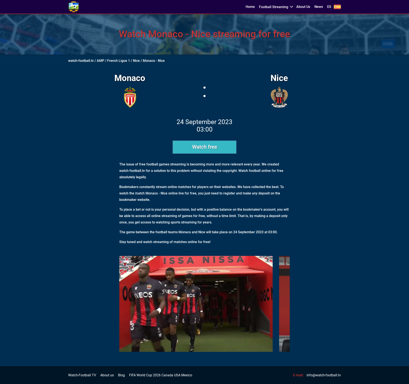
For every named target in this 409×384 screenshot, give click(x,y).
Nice (136, 61)
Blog (121, 375)
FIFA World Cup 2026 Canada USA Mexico (160, 375)
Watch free (204, 147)
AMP (100, 61)
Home (250, 7)
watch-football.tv (81, 61)
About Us (303, 7)
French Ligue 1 (118, 61)
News (318, 7)
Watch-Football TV (82, 375)
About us (107, 375)
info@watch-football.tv (324, 375)
